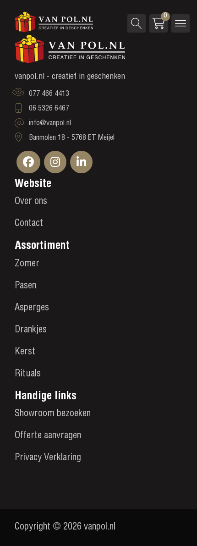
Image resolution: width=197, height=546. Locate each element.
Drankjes (31, 330)
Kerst (25, 352)
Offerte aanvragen (48, 436)
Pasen (25, 286)
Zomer (27, 264)
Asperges (32, 308)
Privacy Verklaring (48, 458)
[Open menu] (180, 23)
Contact (29, 224)
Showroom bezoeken (53, 414)
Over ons (31, 202)
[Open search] (136, 23)
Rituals (28, 374)
